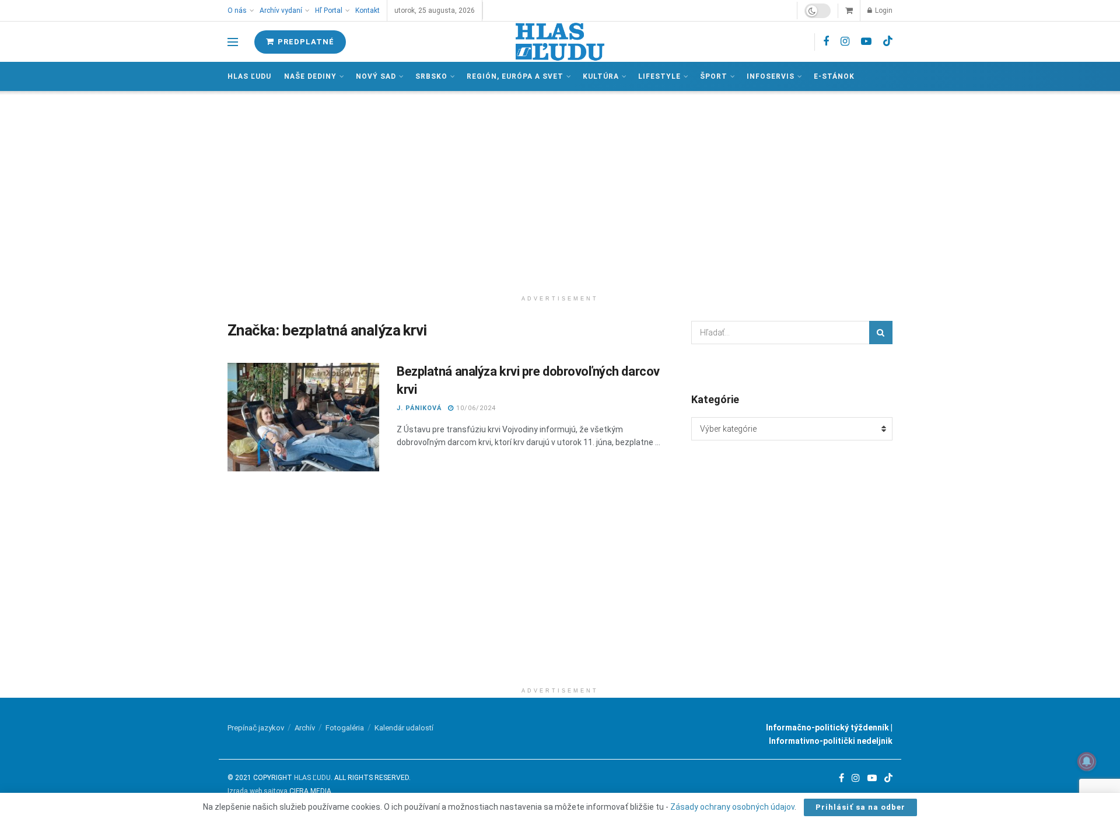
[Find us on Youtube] (866, 41)
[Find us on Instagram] (845, 41)
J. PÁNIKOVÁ (419, 408)
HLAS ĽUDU (312, 778)
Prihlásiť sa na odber (860, 807)
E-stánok (834, 76)
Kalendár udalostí (403, 727)
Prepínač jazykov (256, 727)
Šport (713, 76)
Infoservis (770, 76)
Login (882, 10)
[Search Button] (880, 332)
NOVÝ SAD (376, 76)
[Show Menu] (233, 42)
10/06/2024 (475, 408)
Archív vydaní (281, 10)
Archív (305, 727)
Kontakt (367, 10)
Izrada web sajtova (258, 791)
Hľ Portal (328, 10)
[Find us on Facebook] (826, 41)
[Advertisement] (560, 190)
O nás (237, 10)
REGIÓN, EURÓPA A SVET (515, 76)
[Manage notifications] (1086, 761)
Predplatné (304, 41)
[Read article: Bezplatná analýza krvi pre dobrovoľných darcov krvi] (303, 417)
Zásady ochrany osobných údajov (732, 806)
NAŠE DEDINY (310, 76)
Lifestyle (659, 76)
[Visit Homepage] (560, 42)
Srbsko (431, 76)
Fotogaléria (345, 727)
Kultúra (601, 76)
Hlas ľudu (249, 76)
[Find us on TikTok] (887, 41)
